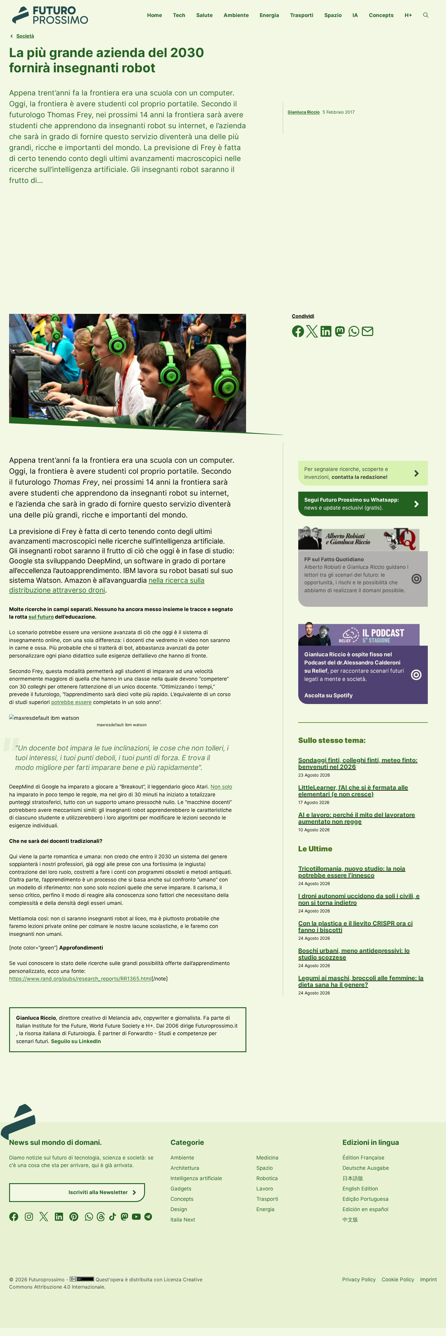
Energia (269, 15)
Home (154, 15)
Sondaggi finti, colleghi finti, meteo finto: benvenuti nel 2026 (357, 764)
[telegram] (148, 1216)
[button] (426, 15)
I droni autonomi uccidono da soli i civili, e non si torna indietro (359, 899)
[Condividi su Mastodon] (341, 336)
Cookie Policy (398, 1279)
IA (355, 15)
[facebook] (14, 1216)
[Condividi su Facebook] (299, 336)
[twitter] (44, 1216)
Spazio (333, 15)
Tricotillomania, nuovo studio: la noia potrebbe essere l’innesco (351, 872)
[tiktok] (112, 1216)
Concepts (381, 15)
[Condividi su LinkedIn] (327, 336)
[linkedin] (59, 1216)
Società (25, 36)
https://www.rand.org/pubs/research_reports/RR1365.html (80, 979)
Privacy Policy (359, 1279)
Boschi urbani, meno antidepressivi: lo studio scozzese (354, 954)
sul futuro (41, 617)
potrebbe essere (71, 702)
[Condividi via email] (367, 336)
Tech (179, 15)
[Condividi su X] (313, 336)
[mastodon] (124, 1216)
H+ (408, 15)
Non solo (221, 787)
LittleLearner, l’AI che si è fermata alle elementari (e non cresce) (353, 791)
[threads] (101, 1216)
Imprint (428, 1279)
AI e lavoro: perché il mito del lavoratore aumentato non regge (356, 818)
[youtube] (136, 1216)
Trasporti (301, 15)
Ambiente (236, 15)
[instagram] (29, 1216)
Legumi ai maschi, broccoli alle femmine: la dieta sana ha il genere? (361, 981)
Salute (204, 15)
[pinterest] (74, 1216)
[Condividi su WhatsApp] (355, 336)
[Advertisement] (223, 249)
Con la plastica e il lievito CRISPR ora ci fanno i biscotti (355, 927)
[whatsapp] (89, 1216)
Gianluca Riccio (304, 112)
